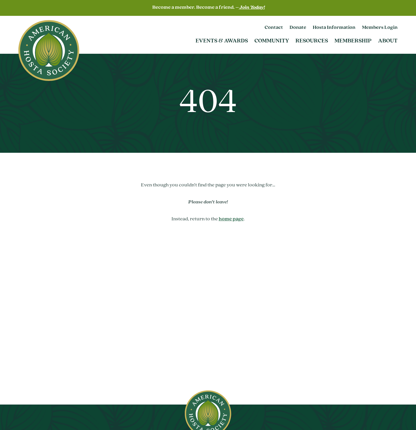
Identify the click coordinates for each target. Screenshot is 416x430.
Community (271, 41)
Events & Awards (222, 41)
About (388, 41)
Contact (274, 27)
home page (231, 219)
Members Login (380, 27)
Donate (298, 27)
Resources (311, 41)
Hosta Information (334, 27)
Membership (353, 41)
